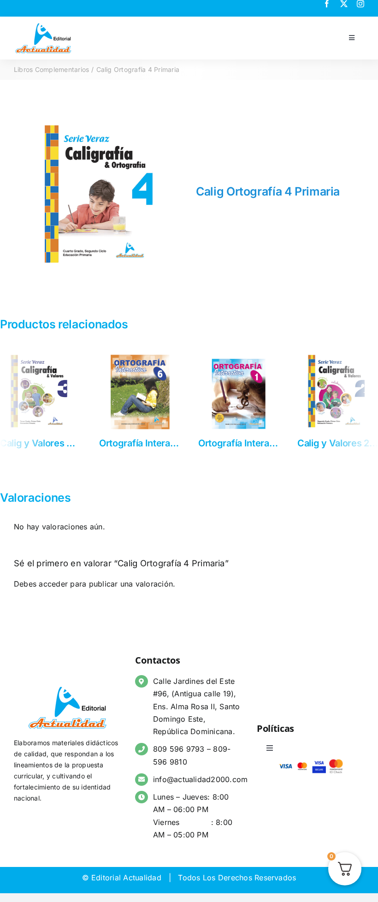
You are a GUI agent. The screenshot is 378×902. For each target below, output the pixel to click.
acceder (53, 590)
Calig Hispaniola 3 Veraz (243, 443)
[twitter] (344, 3)
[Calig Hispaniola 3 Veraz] (231, 355)
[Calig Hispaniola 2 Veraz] (132, 355)
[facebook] (327, 3)
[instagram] (360, 3)
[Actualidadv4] (43, 25)
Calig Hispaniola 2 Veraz (143, 443)
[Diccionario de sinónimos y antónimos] (330, 355)
